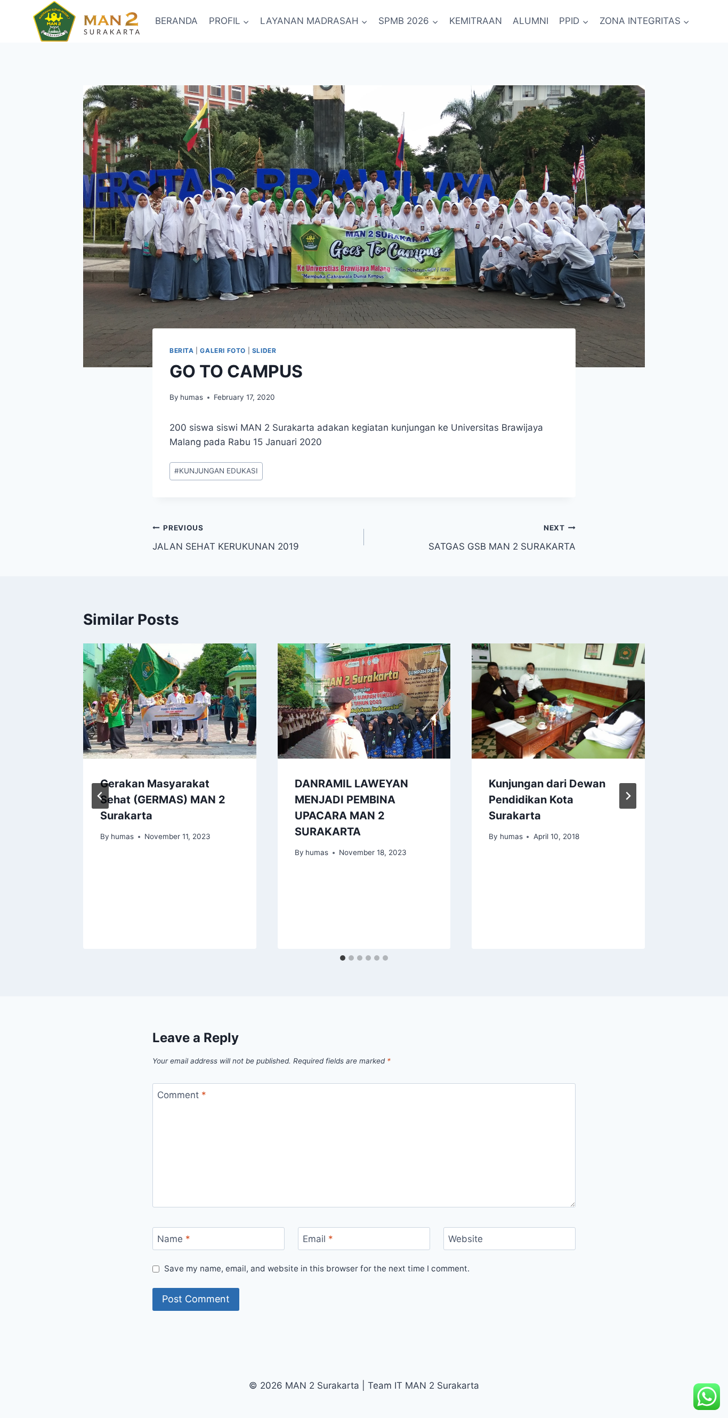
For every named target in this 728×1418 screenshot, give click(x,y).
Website (465, 1239)
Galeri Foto (223, 350)
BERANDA (176, 20)
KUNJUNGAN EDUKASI (216, 470)
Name (173, 1239)
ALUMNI (530, 20)
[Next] (627, 796)
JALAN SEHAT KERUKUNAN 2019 (225, 537)
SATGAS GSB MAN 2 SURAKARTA (502, 537)
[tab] (342, 958)
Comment (181, 1095)
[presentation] (169, 701)
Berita (181, 350)
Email (318, 1239)
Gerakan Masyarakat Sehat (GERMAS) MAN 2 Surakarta (162, 799)
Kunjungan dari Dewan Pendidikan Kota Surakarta (547, 799)
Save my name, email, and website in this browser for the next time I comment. (317, 1268)
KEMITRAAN (475, 20)
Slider (264, 350)
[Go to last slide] (100, 796)
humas (191, 397)
